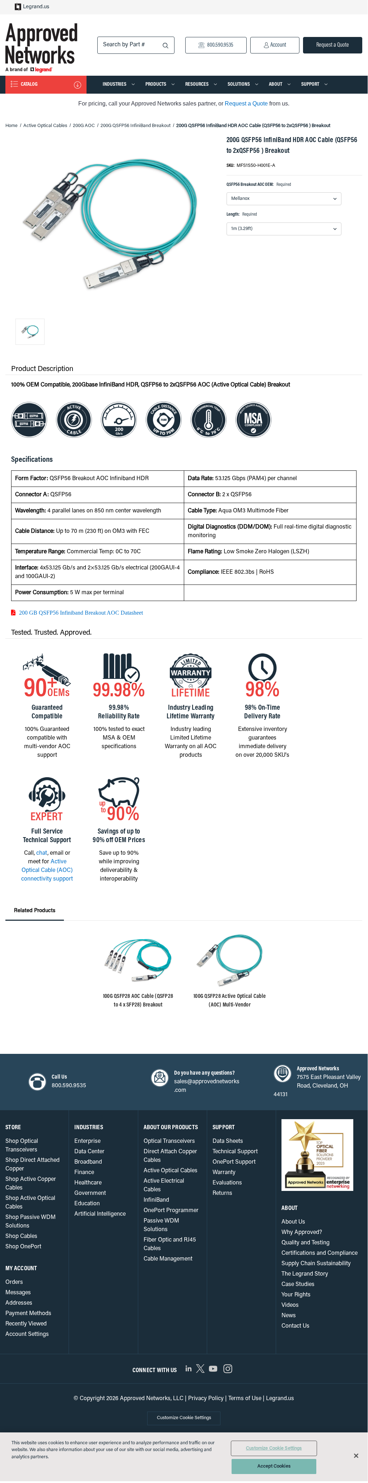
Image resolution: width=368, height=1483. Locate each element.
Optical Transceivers (169, 1141)
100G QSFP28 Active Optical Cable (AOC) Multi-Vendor (230, 1001)
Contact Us (295, 1326)
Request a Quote (332, 45)
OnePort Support (234, 1162)
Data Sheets (228, 1141)
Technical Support (235, 1152)
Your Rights (296, 1295)
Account (277, 45)
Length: (242, 214)
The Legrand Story (304, 1274)
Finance (84, 1172)
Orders (14, 1282)
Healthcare (88, 1183)
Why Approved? (301, 1232)
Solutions (239, 84)
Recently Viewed (26, 1324)
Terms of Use (244, 1399)
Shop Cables (21, 1236)
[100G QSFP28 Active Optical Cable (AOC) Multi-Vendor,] (229, 960)
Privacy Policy (206, 1399)
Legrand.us (36, 7)
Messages (18, 1293)
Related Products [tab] (34, 911)
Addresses (18, 1303)
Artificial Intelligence (100, 1214)
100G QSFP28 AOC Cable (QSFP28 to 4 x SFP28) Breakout (138, 1001)
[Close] (356, 1456)
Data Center (89, 1152)
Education (87, 1204)
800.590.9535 (219, 45)
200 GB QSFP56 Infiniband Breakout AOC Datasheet (81, 612)
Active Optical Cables (170, 1171)
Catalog (29, 84)
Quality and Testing (305, 1243)
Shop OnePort (23, 1247)
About (276, 84)
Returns (222, 1193)
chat (41, 853)
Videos (290, 1305)
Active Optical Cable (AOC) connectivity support (47, 870)
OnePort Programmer (171, 1211)
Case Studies (298, 1284)
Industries (115, 84)
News (288, 1316)
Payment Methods (28, 1314)
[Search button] (165, 46)
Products (156, 84)
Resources (197, 84)
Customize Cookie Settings (184, 1418)
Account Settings (27, 1334)
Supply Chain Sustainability (316, 1264)
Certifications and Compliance (319, 1253)
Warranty (224, 1172)
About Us (293, 1222)
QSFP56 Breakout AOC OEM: (259, 184)
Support (310, 84)
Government (90, 1193)
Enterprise (87, 1141)
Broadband (88, 1162)
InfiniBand (156, 1200)
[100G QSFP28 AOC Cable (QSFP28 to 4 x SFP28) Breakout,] (138, 960)
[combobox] (135, 45)
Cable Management (168, 1259)
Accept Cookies (273, 1466)
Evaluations (227, 1183)
